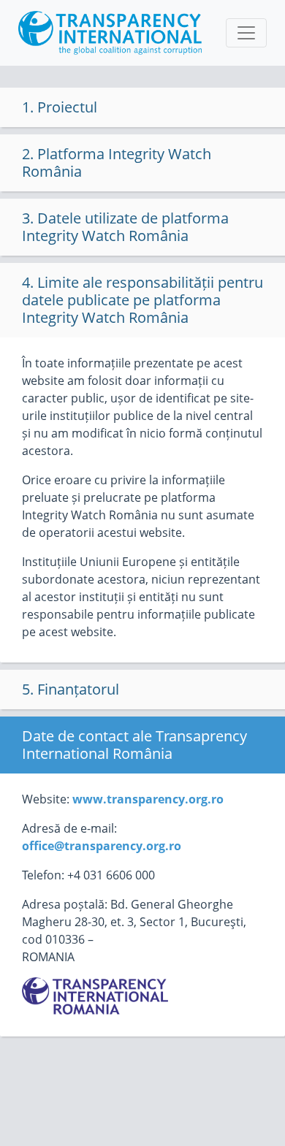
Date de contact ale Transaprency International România (134, 744)
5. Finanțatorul (70, 689)
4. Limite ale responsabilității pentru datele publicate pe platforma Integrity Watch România (142, 299)
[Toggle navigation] (246, 32)
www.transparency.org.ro (148, 799)
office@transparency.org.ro (101, 846)
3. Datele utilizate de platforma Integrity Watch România (125, 226)
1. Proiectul (59, 107)
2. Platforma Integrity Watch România (116, 162)
